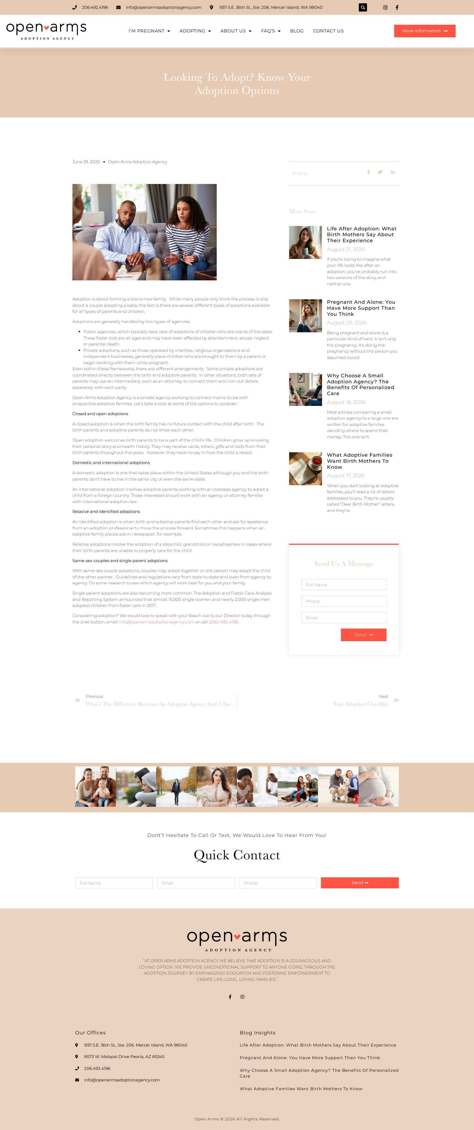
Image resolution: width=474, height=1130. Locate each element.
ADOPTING (192, 31)
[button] (363, 7)
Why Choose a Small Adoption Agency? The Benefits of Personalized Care (360, 385)
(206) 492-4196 (223, 621)
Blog (297, 31)
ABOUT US (233, 31)
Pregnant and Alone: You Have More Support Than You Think (361, 308)
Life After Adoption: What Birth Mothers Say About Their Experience (362, 235)
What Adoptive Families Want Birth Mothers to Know (360, 461)
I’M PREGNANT (147, 31)
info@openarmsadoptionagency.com (156, 621)
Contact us (328, 31)
